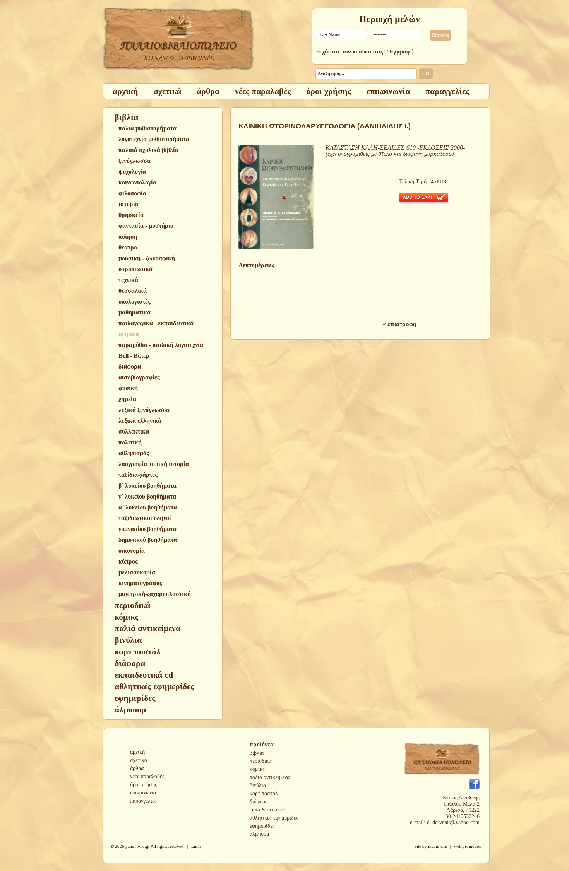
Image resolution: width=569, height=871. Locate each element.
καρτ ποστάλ (264, 793)
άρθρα (137, 768)
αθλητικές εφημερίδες (274, 818)
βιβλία (257, 753)
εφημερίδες (262, 826)
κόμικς (257, 769)
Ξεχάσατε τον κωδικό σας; (350, 51)
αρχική (137, 752)
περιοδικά (260, 761)
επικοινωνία (143, 793)
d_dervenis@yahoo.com (453, 822)
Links (196, 846)
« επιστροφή (399, 324)
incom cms (437, 846)
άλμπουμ (259, 834)
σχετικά (138, 760)
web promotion (468, 846)
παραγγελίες (143, 801)
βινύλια (258, 785)
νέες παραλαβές (147, 776)
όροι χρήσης (143, 784)
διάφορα (259, 801)
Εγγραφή (402, 51)
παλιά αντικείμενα (270, 777)
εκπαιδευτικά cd (267, 810)
